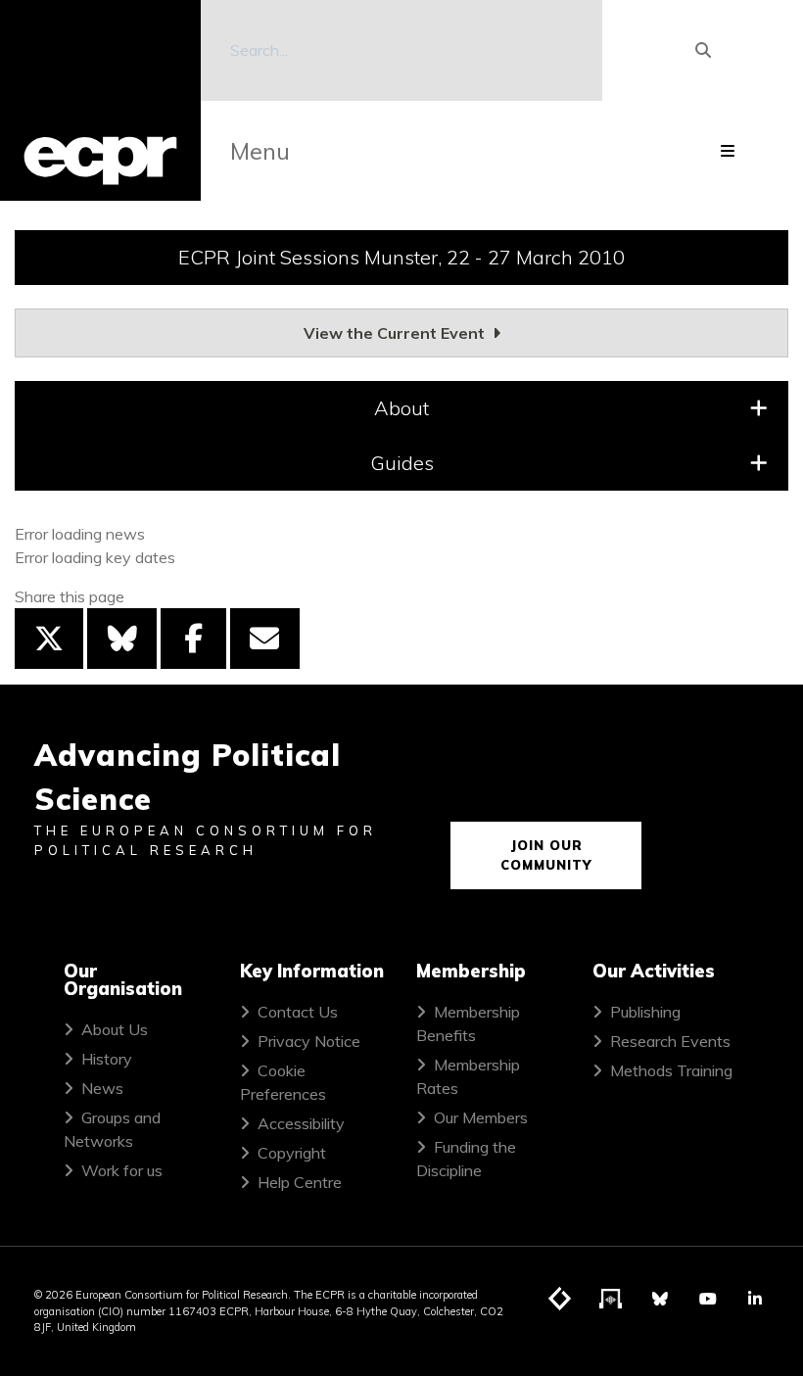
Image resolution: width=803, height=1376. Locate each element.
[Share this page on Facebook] (193, 638)
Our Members (481, 1117)
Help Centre (300, 1182)
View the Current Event (396, 333)
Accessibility (301, 1123)
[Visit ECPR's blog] (560, 1299)
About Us (114, 1029)
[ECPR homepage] (100, 100)
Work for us (122, 1170)
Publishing (645, 1011)
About (401, 408)
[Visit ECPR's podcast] (611, 1299)
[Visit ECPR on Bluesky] (660, 1298)
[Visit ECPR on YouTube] (708, 1298)
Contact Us (298, 1011)
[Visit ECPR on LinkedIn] (755, 1298)
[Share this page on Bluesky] (121, 638)
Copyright (292, 1152)
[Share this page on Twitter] (49, 638)
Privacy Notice (309, 1041)
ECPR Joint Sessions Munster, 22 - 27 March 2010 (401, 257)
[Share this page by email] (264, 638)
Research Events (670, 1041)
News (102, 1088)
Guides (402, 463)
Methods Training (671, 1070)
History (106, 1058)
